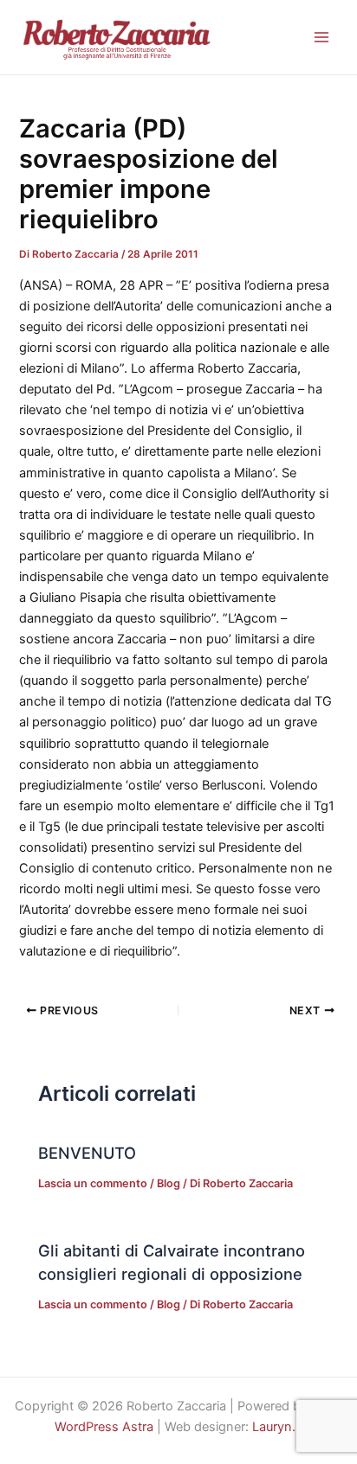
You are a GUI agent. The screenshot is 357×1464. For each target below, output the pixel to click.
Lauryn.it (277, 1427)
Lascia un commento (92, 1183)
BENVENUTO (87, 1152)
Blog (168, 1183)
